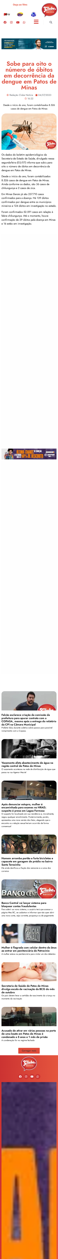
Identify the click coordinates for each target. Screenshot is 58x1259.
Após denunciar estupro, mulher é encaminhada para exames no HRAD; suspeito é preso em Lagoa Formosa (23, 807)
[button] (50, 22)
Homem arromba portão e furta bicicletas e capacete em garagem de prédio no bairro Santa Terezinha (27, 861)
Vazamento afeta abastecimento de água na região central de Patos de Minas (27, 764)
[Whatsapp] (24, 22)
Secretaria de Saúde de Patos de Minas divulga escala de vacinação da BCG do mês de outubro (28, 989)
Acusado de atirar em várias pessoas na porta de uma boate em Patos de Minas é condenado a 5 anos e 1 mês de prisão (28, 1034)
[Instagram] (11, 22)
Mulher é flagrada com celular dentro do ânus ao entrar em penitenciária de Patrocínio (29, 949)
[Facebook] (5, 22)
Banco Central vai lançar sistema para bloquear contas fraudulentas (23, 904)
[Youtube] (18, 22)
